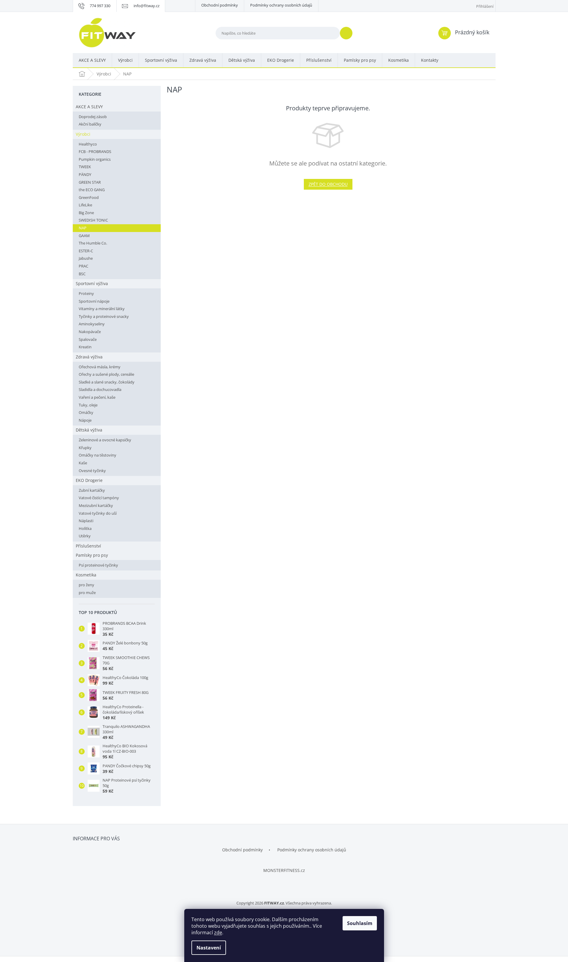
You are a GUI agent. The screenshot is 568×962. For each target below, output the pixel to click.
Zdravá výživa (89, 357)
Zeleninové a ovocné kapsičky (105, 440)
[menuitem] (92, 60)
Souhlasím (359, 923)
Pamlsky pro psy (92, 555)
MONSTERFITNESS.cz (284, 870)
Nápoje (85, 420)
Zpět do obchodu (328, 184)
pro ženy (86, 584)
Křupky (85, 447)
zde (218, 932)
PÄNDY (85, 174)
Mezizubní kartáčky (96, 505)
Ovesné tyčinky (92, 470)
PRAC (83, 266)
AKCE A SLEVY (89, 106)
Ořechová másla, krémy (99, 366)
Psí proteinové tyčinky (98, 565)
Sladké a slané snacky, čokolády (106, 382)
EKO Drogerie (89, 480)
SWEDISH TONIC (93, 220)
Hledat (348, 33)
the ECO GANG (92, 189)
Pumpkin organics (95, 159)
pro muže (87, 592)
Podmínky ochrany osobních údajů (281, 5)
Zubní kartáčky (92, 490)
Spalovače (88, 339)
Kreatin (85, 346)
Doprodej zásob (93, 116)
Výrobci (83, 134)
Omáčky (86, 412)
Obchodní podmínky (219, 5)
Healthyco (88, 144)
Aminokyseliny (92, 324)
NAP (82, 228)
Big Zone (86, 212)
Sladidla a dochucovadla (100, 389)
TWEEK (85, 166)
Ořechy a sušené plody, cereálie (106, 374)
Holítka (85, 528)
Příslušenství (88, 546)
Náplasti (86, 520)
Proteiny (86, 293)
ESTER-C (86, 250)
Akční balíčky (90, 124)
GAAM (84, 235)
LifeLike (85, 205)
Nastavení (208, 947)
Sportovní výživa (92, 283)
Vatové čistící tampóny (99, 497)
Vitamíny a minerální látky (102, 308)
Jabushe (86, 258)
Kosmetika (86, 575)
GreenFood (89, 197)
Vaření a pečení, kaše (97, 397)
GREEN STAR (90, 182)
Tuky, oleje (88, 405)
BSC (82, 273)
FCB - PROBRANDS (95, 151)
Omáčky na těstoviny (97, 455)
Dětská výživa (89, 430)
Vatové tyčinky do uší (98, 513)
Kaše (83, 462)
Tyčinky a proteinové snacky (104, 316)
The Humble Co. (93, 243)
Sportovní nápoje (94, 301)
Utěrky (85, 536)
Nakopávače (90, 331)
